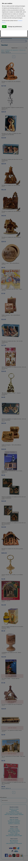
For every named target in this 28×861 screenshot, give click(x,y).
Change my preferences (15, 26)
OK (4, 26)
